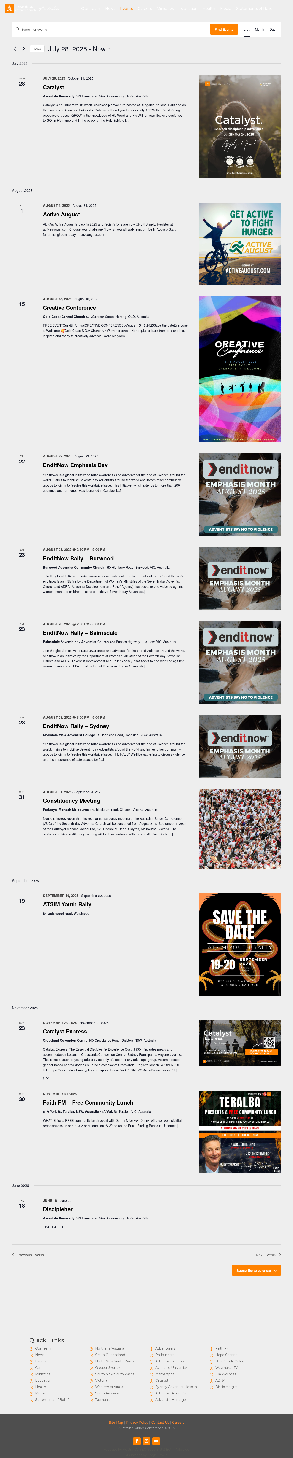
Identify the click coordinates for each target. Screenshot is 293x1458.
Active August (61, 214)
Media (225, 8)
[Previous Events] (14, 48)
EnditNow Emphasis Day (75, 465)
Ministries (165, 8)
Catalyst (53, 87)
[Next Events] (23, 48)
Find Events (224, 29)
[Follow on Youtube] (156, 1441)
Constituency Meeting (71, 800)
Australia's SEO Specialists (143, 1449)
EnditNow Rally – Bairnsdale (80, 632)
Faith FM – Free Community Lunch (88, 1102)
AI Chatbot (133, 1455)
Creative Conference (69, 307)
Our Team (90, 8)
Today (37, 48)
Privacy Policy (137, 1422)
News (110, 8)
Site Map (116, 1422)
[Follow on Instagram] (146, 1441)
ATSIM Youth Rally (67, 904)
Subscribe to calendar (253, 1270)
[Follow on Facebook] (137, 1441)
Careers (145, 8)
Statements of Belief (255, 8)
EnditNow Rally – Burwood (78, 558)
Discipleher (58, 1209)
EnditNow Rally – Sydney (76, 726)
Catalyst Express (65, 1031)
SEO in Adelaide (176, 1449)
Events (126, 8)
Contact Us (160, 1422)
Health (209, 8)
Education (188, 8)
